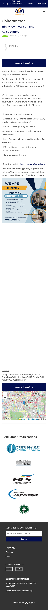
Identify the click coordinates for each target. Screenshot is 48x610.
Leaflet (23, 419)
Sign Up (24, 539)
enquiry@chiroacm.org (22, 591)
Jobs (8, 556)
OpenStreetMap (33, 419)
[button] (24, 403)
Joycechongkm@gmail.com (32, 164)
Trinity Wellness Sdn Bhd (18, 26)
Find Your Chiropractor (16, 2)
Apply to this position (24, 63)
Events (9, 552)
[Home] (19, 11)
